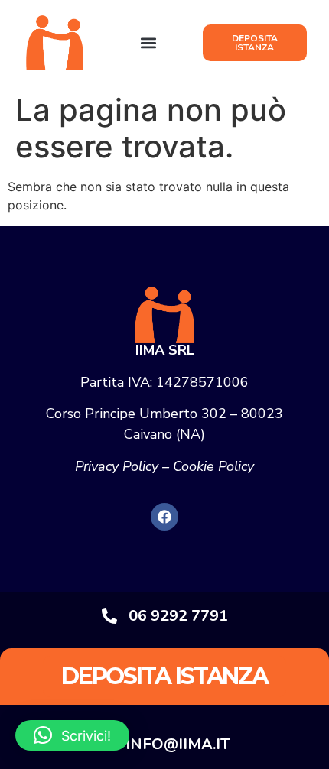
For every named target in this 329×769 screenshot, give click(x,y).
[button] (148, 43)
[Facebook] (164, 517)
